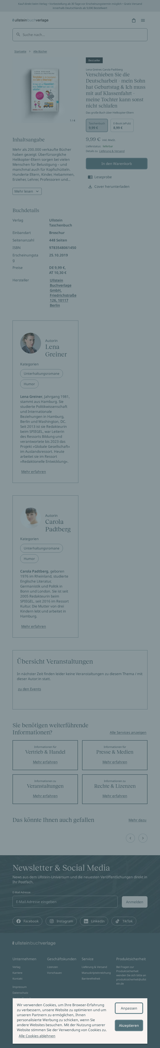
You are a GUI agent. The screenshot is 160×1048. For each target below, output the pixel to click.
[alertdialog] (80, 1021)
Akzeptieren (129, 1025)
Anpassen (129, 1008)
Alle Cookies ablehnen (37, 1035)
